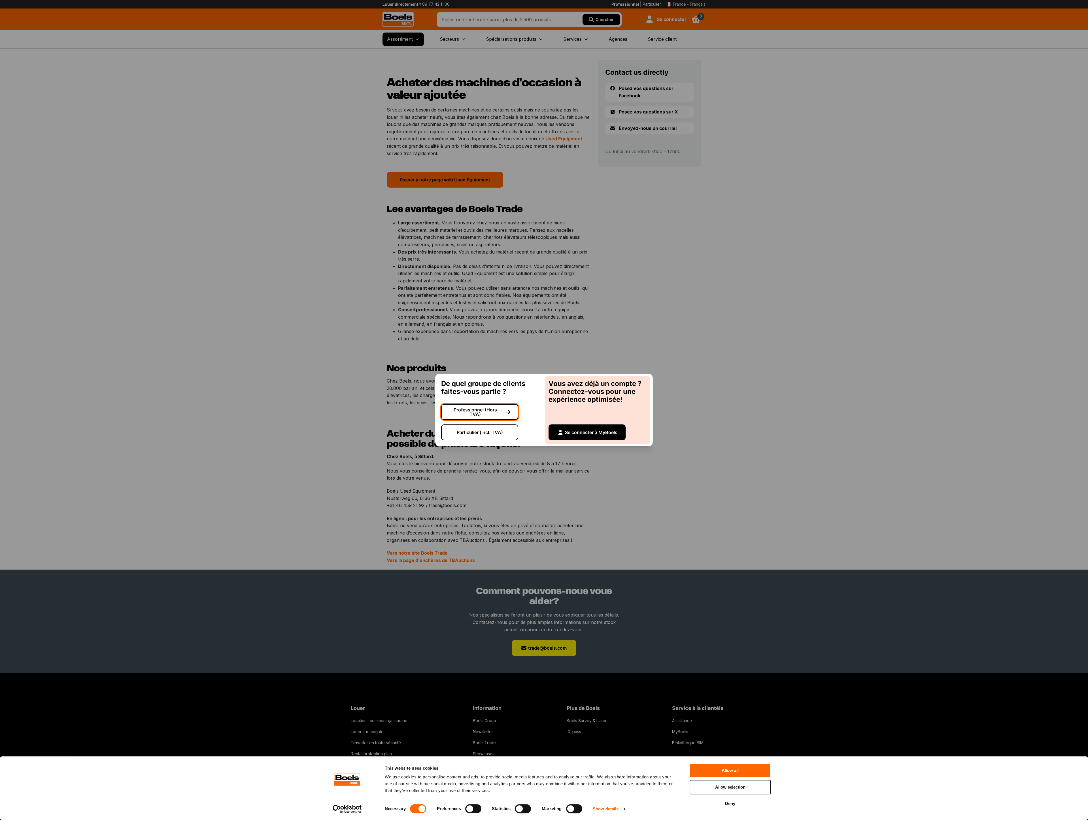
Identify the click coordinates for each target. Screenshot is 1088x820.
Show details (606, 808)
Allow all (730, 770)
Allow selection (730, 787)
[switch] (473, 808)
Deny (730, 803)
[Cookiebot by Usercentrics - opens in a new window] (347, 809)
